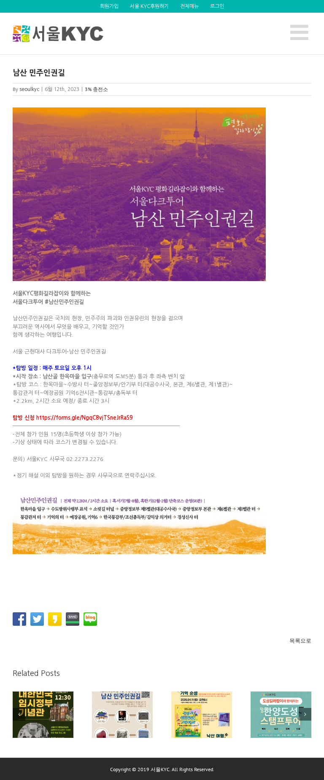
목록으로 (300, 640)
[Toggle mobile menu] (300, 32)
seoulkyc (29, 89)
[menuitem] (109, 6)
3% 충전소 (96, 89)
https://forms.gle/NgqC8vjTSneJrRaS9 (84, 418)
